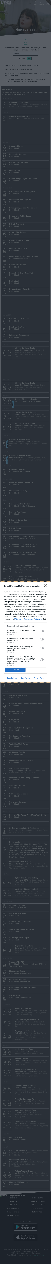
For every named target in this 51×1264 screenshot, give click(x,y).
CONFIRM (15, 669)
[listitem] (25, 626)
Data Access (25, 678)
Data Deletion (12, 678)
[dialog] (25, 632)
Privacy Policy (39, 678)
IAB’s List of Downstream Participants (28, 619)
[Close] (46, 586)
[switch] (42, 631)
